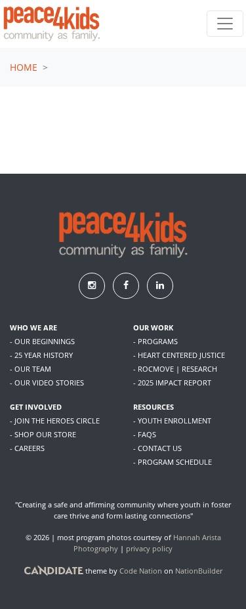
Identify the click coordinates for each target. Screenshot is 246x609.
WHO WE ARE (33, 327)
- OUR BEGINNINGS (42, 341)
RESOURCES (153, 407)
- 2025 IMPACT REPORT (172, 382)
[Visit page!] (93, 285)
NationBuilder (198, 570)
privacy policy (149, 548)
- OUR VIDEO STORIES (47, 382)
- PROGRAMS (155, 341)
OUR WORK (153, 327)
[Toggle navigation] (225, 23)
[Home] (52, 24)
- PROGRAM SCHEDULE (172, 462)
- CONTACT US (157, 448)
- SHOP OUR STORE (43, 434)
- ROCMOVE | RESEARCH (175, 369)
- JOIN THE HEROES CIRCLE (55, 420)
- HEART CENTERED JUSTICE (179, 355)
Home (23, 67)
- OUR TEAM (30, 369)
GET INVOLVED (36, 407)
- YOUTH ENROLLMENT (172, 420)
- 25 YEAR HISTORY (41, 355)
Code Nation (140, 570)
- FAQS (144, 434)
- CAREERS (27, 448)
